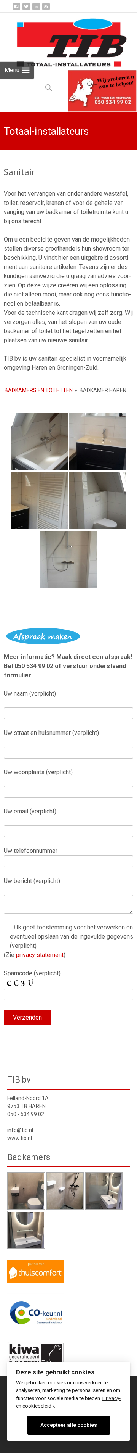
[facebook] (16, 9)
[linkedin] (36, 9)
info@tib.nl (20, 1130)
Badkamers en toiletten (39, 390)
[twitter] (26, 9)
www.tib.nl (19, 1138)
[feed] (46, 9)
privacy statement (40, 954)
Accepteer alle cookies (68, 1425)
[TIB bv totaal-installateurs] (65, 41)
